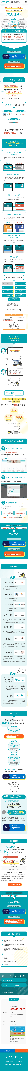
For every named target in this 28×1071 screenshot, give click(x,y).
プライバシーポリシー (11, 1061)
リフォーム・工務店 (21, 287)
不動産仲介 (8, 295)
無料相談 (7, 1051)
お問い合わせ (14, 884)
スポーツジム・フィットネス (14, 299)
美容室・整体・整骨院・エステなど (8, 287)
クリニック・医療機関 (21, 283)
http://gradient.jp (13, 1024)
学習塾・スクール (8, 291)
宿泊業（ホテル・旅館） (21, 295)
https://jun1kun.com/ (14, 1041)
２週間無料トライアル (21, 1051)
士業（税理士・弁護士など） (21, 291)
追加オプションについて (14, 869)
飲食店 (8, 283)
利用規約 (20, 1061)
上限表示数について (14, 866)
